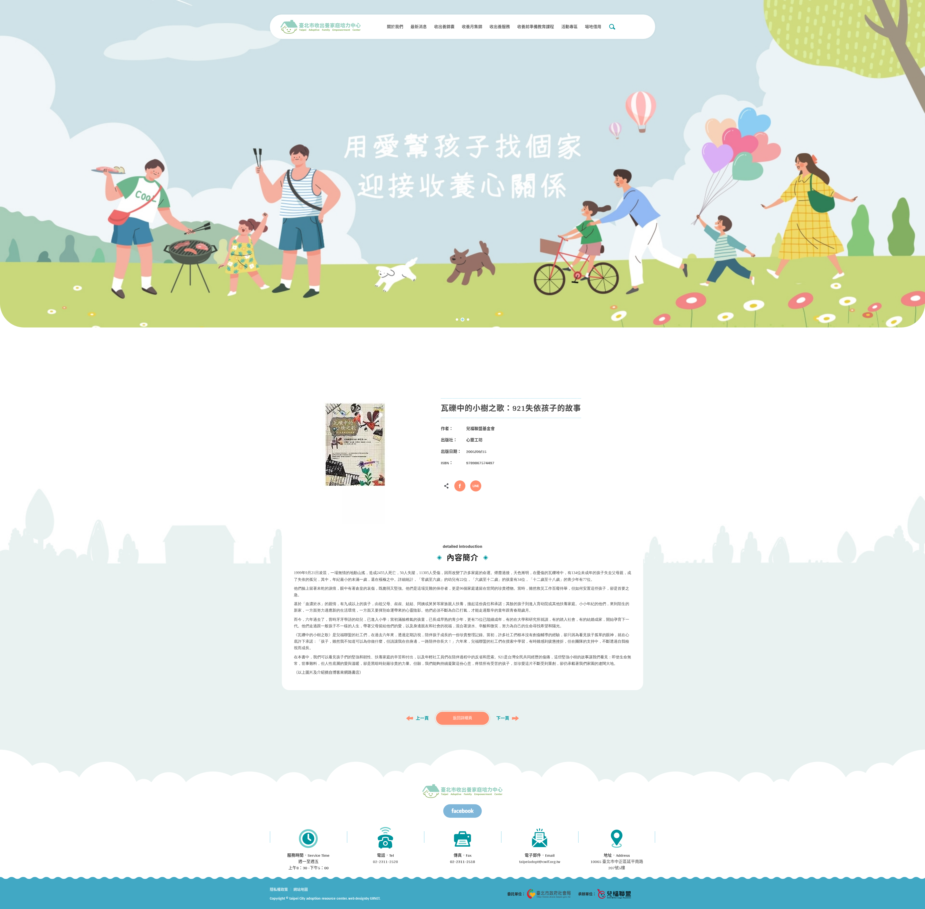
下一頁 (502, 718)
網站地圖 (300, 889)
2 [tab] (462, 319)
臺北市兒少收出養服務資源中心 (462, 791)
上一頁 (422, 718)
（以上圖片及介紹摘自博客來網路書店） (328, 672)
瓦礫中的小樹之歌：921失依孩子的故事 (321, 26)
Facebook (459, 485)
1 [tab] (457, 319)
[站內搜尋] (612, 27)
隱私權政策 (279, 889)
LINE (475, 485)
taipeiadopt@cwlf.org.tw (539, 861)
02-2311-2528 (385, 861)
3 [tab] (468, 319)
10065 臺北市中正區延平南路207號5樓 (616, 864)
